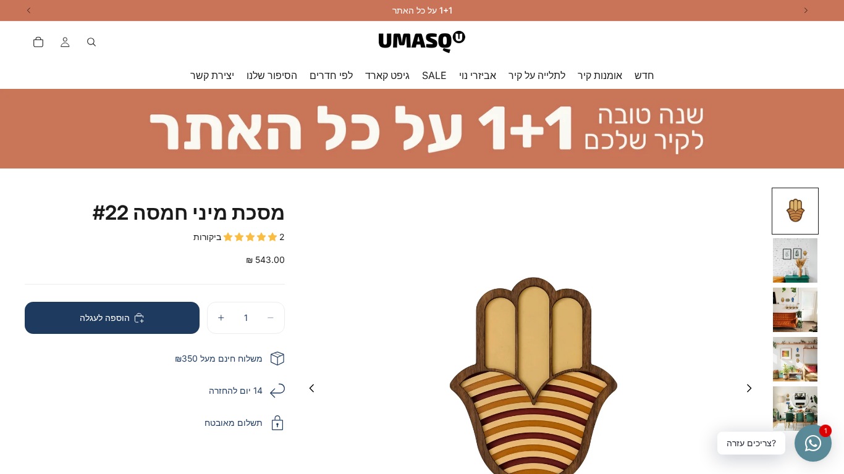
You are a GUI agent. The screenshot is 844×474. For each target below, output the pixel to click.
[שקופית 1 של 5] (795, 211)
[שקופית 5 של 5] (795, 408)
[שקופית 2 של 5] (795, 260)
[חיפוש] (91, 42)
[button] (251, 236)
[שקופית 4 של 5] (795, 359)
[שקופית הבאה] (752, 390)
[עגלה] (38, 42)
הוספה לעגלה (105, 317)
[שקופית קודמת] (308, 390)
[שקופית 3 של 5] (795, 310)
